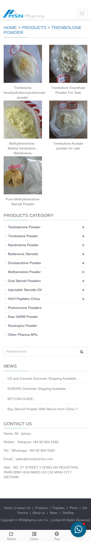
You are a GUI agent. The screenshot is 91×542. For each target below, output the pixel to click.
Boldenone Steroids (23, 254)
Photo (73, 508)
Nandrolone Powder (23, 245)
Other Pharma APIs (23, 335)
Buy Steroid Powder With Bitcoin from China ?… (44, 409)
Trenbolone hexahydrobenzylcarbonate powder (24, 92)
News (54, 513)
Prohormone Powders (24, 308)
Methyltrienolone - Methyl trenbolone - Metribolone (23, 148)
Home (10, 27)
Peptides (58, 508)
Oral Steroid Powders (24, 281)
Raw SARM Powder (23, 317)
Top (57, 539)
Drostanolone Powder (24, 263)
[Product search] (81, 351)
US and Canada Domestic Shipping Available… (44, 378)
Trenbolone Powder (23, 236)
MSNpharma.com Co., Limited (39, 520)
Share (11, 539)
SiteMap (68, 513)
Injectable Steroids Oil (24, 290)
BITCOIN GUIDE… (22, 399)
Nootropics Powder (22, 326)
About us (39, 513)
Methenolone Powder (24, 272)
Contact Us (23, 508)
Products (34, 27)
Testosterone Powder (24, 227)
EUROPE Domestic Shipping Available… (38, 389)
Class (34, 539)
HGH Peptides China (24, 299)
